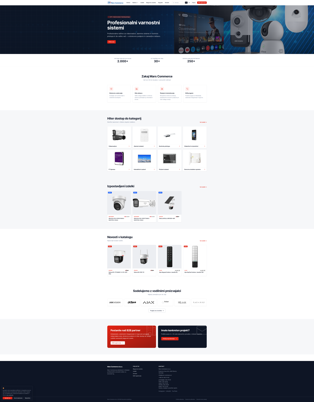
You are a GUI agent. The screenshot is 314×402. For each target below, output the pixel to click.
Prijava (193, 2)
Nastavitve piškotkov (190, 399)
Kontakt (167, 2)
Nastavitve (27, 398)
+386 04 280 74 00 (164, 377)
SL (186, 2)
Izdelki (142, 2)
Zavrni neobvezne (18, 398)
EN (189, 2)
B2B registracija (202, 2)
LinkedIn (168, 391)
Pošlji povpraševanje (169, 338)
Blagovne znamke (151, 2)
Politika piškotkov (180, 399)
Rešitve (135, 2)
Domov (128, 2)
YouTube (174, 391)
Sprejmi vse (7, 398)
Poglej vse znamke (156, 310)
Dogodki (160, 2)
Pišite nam (111, 42)
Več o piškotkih (9, 395)
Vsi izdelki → (203, 122)
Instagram (162, 391)
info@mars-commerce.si (165, 375)
